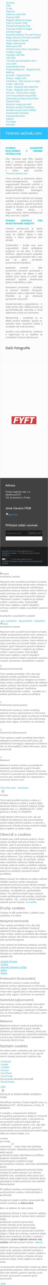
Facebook (6, 1061)
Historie (10, 11)
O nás (9, 8)
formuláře (31, 902)
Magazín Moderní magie (19, 20)
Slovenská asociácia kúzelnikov (22, 98)
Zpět (3, 1086)
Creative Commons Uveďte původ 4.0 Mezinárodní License (22, 562)
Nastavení (39, 620)
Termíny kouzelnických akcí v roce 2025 (21, 62)
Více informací (8, 787)
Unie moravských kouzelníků (21, 95)
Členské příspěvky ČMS (18, 25)
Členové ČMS (13, 101)
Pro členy (11, 121)
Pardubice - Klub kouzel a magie (23, 81)
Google (4, 1064)
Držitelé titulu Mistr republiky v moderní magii (23, 50)
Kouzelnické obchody (17, 112)
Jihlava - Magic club (16, 78)
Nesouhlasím (25, 620)
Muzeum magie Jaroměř (18, 104)
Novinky (10, 2)
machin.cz (6, 555)
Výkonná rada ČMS (16, 14)
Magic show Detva (15, 43)
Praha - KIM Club (15, 83)
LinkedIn (5, 1067)
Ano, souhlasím (9, 620)
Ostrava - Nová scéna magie (21, 92)
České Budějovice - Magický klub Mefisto (23, 71)
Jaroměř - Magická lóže (18, 75)
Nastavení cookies (9, 553)
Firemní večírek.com (16, 173)
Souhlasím (23, 787)
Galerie (10, 118)
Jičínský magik (13, 31)
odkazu (38, 1242)
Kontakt (10, 124)
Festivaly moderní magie (19, 28)
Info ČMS (11, 57)
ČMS (8, 5)
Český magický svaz (24, 7)
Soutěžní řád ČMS (15, 54)
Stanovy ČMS (13, 17)
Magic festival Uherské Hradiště (23, 37)
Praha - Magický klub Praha (20, 89)
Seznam (5, 1070)
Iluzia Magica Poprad (17, 40)
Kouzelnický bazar (15, 115)
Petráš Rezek (7, 1081)
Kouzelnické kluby (15, 66)
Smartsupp (7, 1076)
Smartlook (6, 1073)
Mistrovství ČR (13, 46)
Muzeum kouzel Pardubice (20, 107)
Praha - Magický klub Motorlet (22, 86)
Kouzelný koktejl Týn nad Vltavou (23, 34)
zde (16, 899)
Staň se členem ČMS (16, 23)
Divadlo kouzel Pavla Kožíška (21, 110)
